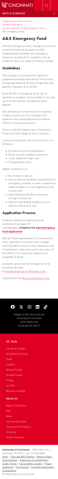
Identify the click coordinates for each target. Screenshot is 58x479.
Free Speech (22, 467)
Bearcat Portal (14, 369)
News (9, 416)
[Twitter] (21, 307)
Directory (11, 432)
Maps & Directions (16, 405)
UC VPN (10, 385)
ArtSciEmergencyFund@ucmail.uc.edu (25, 271)
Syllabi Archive (9, 463)
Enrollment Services (17, 353)
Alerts (5, 456)
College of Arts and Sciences (17, 21)
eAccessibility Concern (30, 463)
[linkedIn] (37, 307)
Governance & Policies (18, 426)
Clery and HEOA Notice (22, 456)
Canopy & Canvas (15, 348)
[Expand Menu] (54, 14)
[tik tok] (45, 307)
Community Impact (16, 421)
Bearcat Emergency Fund (35, 278)
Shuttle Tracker (14, 375)
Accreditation (9, 470)
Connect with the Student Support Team (23, 28)
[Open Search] (46, 5)
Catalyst (10, 364)
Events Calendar (15, 437)
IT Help (9, 380)
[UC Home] (17, 5)
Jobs (8, 410)
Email (9, 359)
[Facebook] (13, 307)
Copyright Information (42, 467)
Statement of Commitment (34, 460)
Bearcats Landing (15, 390)
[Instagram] (29, 307)
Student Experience (12, 24)
